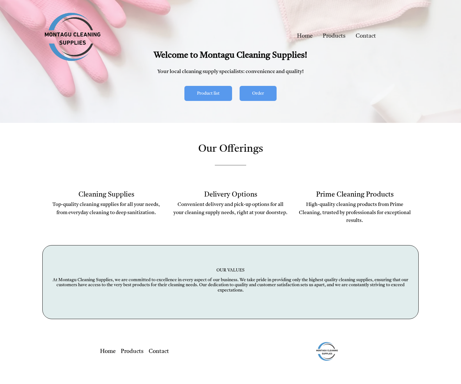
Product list (208, 93)
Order (258, 93)
